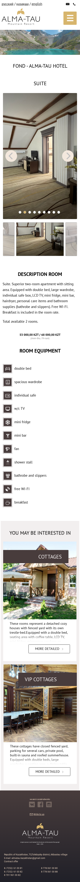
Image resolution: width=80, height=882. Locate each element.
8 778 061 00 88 (49, 871)
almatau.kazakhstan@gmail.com (28, 858)
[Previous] (11, 156)
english (37, 4)
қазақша (22, 4)
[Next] (68, 156)
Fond (19, 66)
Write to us (38, 814)
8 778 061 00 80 (49, 868)
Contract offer (11, 861)
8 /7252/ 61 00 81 (13, 868)
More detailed (47, 649)
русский (7, 4)
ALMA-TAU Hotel (48, 66)
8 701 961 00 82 (12, 875)
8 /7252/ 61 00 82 (13, 871)
